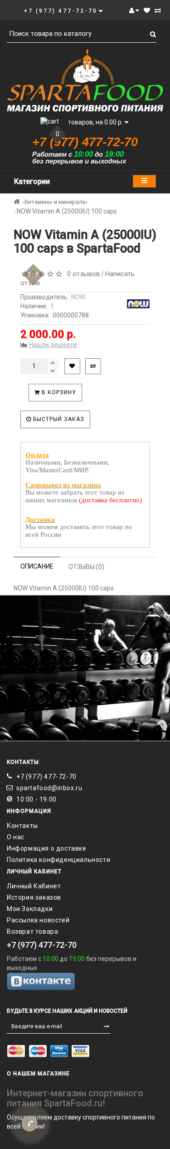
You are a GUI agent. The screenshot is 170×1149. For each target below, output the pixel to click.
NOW (78, 297)
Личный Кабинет (34, 886)
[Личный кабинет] (134, 10)
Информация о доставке (47, 848)
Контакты (22, 825)
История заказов (34, 897)
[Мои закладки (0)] (147, 10)
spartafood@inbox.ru (49, 788)
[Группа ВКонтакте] (85, 981)
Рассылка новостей (38, 920)
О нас (15, 837)
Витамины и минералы (55, 201)
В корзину (58, 392)
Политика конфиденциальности (58, 859)
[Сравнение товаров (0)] (158, 10)
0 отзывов (81, 274)
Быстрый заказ (57, 419)
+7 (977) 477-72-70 (46, 776)
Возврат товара (32, 931)
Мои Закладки (30, 908)
